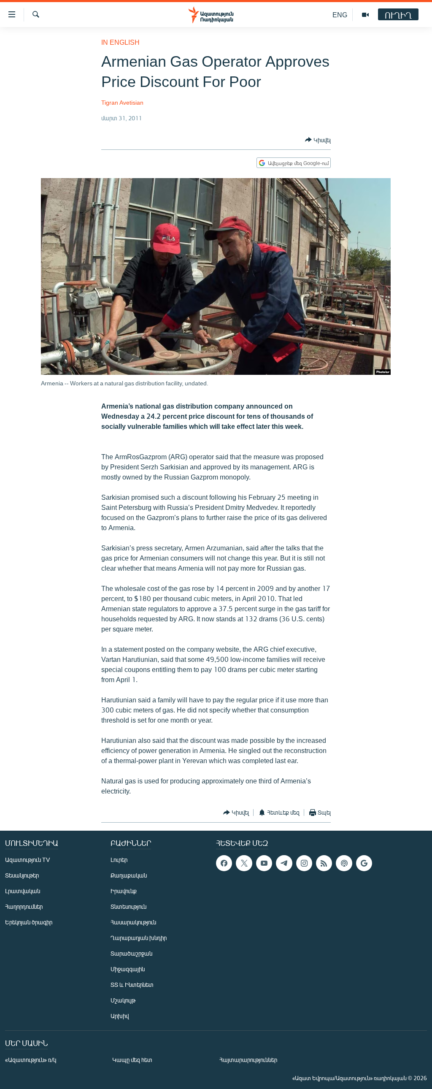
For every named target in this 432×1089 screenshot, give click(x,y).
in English (120, 42)
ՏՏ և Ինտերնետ (132, 984)
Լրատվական (22, 890)
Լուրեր (119, 859)
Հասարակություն (133, 922)
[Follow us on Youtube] (264, 863)
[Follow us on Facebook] (224, 863)
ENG (339, 15)
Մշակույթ (123, 1000)
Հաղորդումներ (24, 906)
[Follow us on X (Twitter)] (244, 863)
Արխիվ (120, 1015)
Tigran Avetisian (122, 102)
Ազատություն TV (27, 859)
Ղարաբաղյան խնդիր (139, 937)
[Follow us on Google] (364, 863)
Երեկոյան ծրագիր (28, 922)
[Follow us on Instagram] (304, 863)
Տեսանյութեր (22, 875)
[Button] (318, 140)
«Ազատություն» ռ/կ (30, 1059)
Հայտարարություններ (248, 1059)
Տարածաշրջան (131, 953)
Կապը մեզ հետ (132, 1059)
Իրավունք (124, 890)
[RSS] (324, 863)
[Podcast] (344, 863)
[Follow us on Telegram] (284, 863)
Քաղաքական (129, 875)
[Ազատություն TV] (365, 14)
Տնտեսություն (128, 906)
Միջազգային (128, 969)
